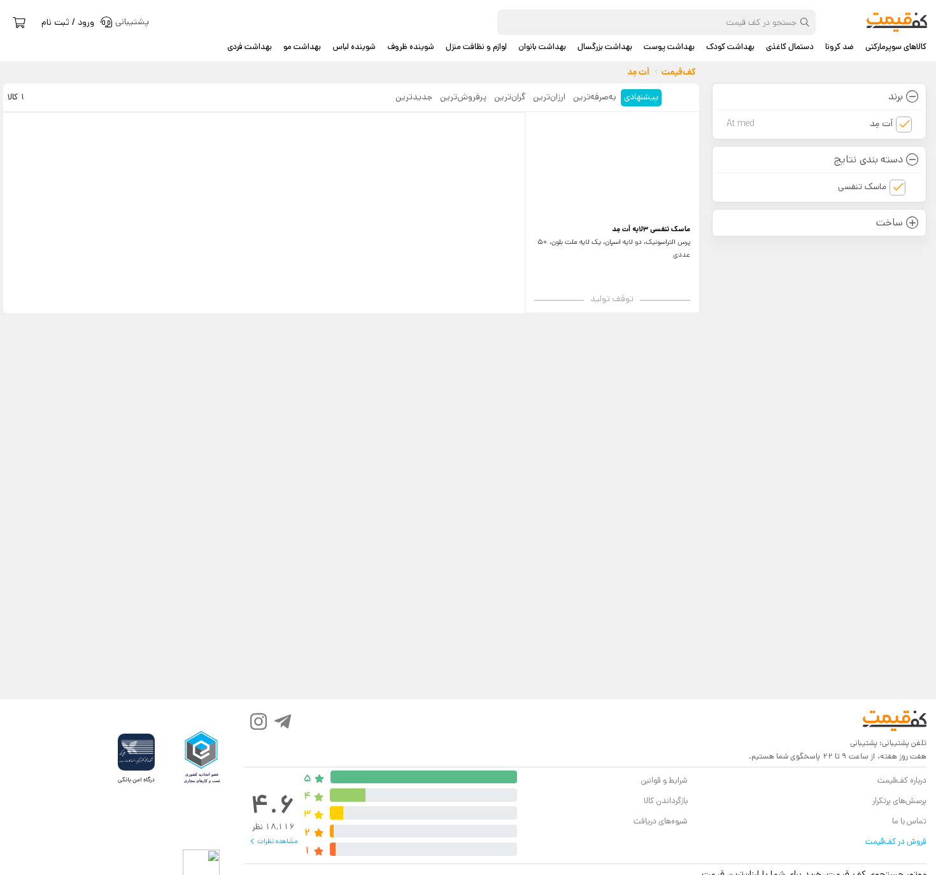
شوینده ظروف (410, 47)
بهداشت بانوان (542, 47)
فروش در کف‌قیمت (895, 842)
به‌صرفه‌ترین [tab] (594, 96)
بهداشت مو (302, 47)
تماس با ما (909, 821)
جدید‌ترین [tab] (413, 96)
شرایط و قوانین (664, 780)
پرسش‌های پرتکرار (899, 801)
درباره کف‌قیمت (901, 780)
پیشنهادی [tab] (641, 96)
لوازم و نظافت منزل (476, 47)
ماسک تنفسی (862, 186)
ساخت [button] (889, 222)
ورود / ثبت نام (67, 22)
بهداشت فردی (249, 47)
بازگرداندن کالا (666, 801)
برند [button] (895, 96)
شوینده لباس (354, 47)
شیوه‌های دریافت (661, 821)
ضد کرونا (839, 47)
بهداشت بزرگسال (605, 47)
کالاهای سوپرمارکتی (895, 47)
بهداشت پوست (669, 47)
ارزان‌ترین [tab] (549, 96)
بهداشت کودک (730, 47)
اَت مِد (810, 123)
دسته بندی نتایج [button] (868, 159)
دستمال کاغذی (790, 47)
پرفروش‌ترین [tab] (463, 96)
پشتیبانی (863, 742)
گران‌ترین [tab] (509, 96)
